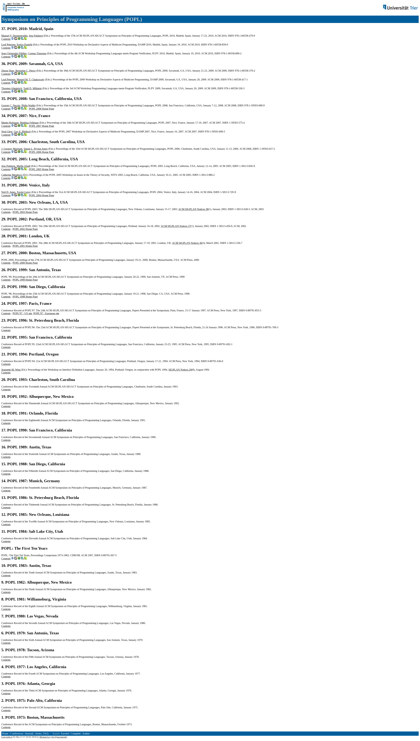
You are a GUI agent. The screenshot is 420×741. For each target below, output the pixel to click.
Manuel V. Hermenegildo (14, 35)
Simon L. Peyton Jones (36, 148)
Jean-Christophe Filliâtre (14, 53)
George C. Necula (10, 105)
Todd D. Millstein (32, 88)
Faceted (65, 733)
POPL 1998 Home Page (25, 296)
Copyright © (7, 737)
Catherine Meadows (11, 174)
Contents (5, 39)
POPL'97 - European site (46, 313)
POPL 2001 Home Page (25, 246)
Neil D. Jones (8, 192)
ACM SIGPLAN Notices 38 (193, 209)
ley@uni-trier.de (59, 737)
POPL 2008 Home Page (41, 108)
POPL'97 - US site (22, 313)
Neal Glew (6, 131)
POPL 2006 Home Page (41, 152)
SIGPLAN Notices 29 (180, 369)
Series (38, 733)
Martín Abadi (23, 166)
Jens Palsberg (36, 35)
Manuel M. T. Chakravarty (30, 79)
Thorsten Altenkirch (11, 88)
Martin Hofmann (10, 122)
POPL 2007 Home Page (41, 126)
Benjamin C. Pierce (25, 70)
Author (86, 733)
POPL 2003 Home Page (25, 212)
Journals (29, 733)
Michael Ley (45, 737)
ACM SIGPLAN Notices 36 (187, 243)
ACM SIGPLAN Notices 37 (176, 226)
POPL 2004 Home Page (41, 195)
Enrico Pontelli (24, 44)
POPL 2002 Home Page (25, 229)
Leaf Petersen (8, 44)
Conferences (16, 733)
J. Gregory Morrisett (11, 148)
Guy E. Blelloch (22, 131)
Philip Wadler (28, 105)
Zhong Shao (7, 70)
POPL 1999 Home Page (25, 279)
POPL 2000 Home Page (25, 262)
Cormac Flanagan (37, 53)
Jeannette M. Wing (11, 369)
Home (5, 733)
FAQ (46, 733)
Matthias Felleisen (29, 122)
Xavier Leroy (24, 192)
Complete (76, 733)
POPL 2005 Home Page (41, 169)
